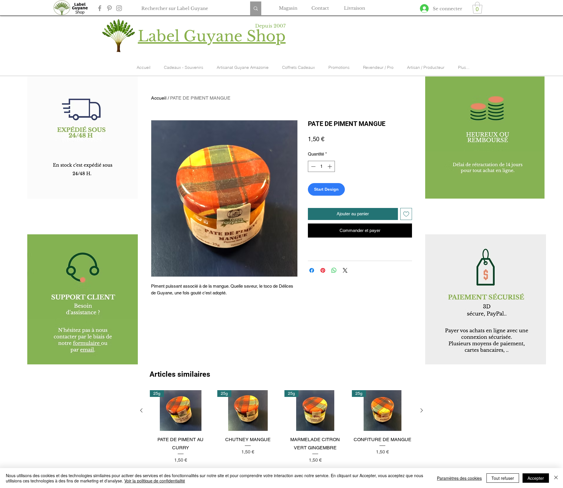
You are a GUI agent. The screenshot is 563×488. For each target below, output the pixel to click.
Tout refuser (502, 478)
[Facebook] (100, 8)
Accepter (536, 478)
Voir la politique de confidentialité (154, 481)
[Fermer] (555, 478)
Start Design (326, 189)
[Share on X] (345, 270)
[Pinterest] (109, 8)
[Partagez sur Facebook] (311, 270)
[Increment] (330, 166)
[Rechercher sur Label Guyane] (255, 8)
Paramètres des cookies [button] (459, 478)
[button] (477, 7)
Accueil (159, 98)
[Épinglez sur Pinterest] (322, 270)
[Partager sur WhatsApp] (334, 270)
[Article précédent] (141, 410)
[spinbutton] (321, 166)
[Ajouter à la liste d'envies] (406, 214)
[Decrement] (313, 166)
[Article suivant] (421, 410)
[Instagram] (119, 8)
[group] (281, 427)
